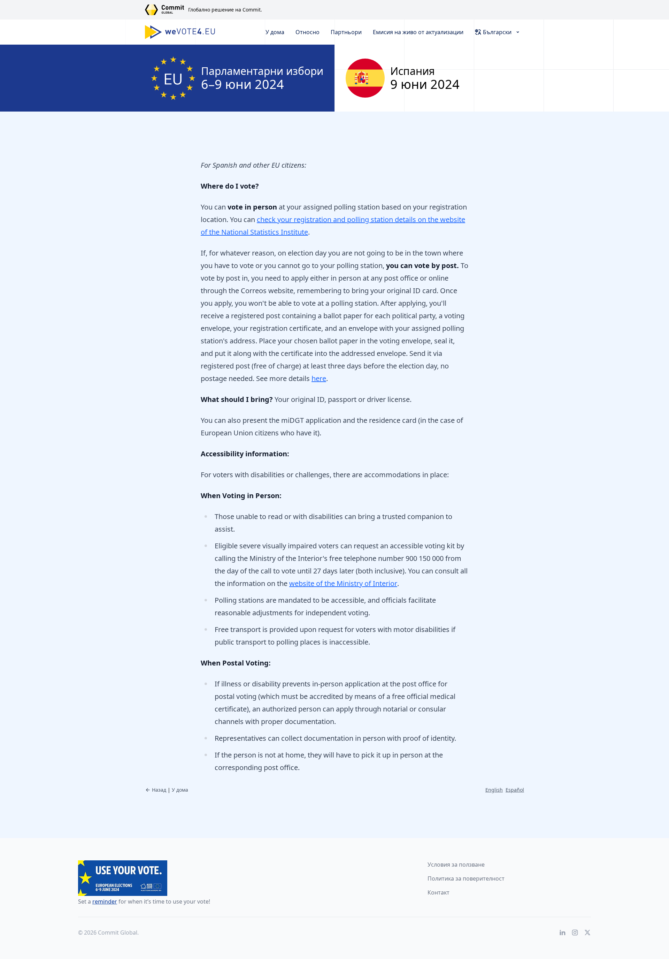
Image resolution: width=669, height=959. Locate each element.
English (494, 789)
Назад (159, 789)
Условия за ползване (456, 864)
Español (515, 789)
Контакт (438, 892)
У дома (275, 32)
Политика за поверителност (466, 878)
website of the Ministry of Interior (343, 583)
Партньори (346, 32)
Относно (307, 32)
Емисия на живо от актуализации (418, 32)
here (319, 378)
